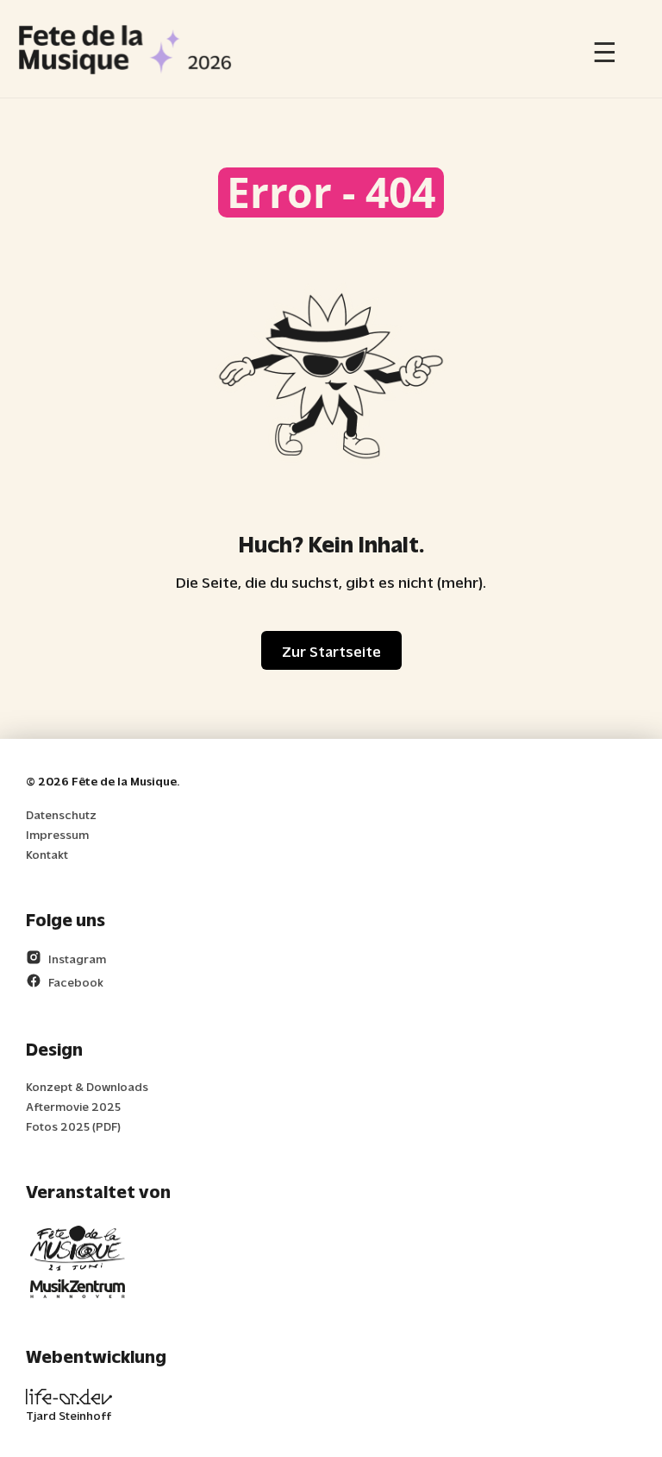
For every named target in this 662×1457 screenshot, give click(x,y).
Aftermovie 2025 (73, 1106)
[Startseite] (125, 49)
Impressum (57, 834)
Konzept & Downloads (87, 1086)
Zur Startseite (331, 650)
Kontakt (47, 854)
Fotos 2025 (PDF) (73, 1126)
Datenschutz (61, 814)
